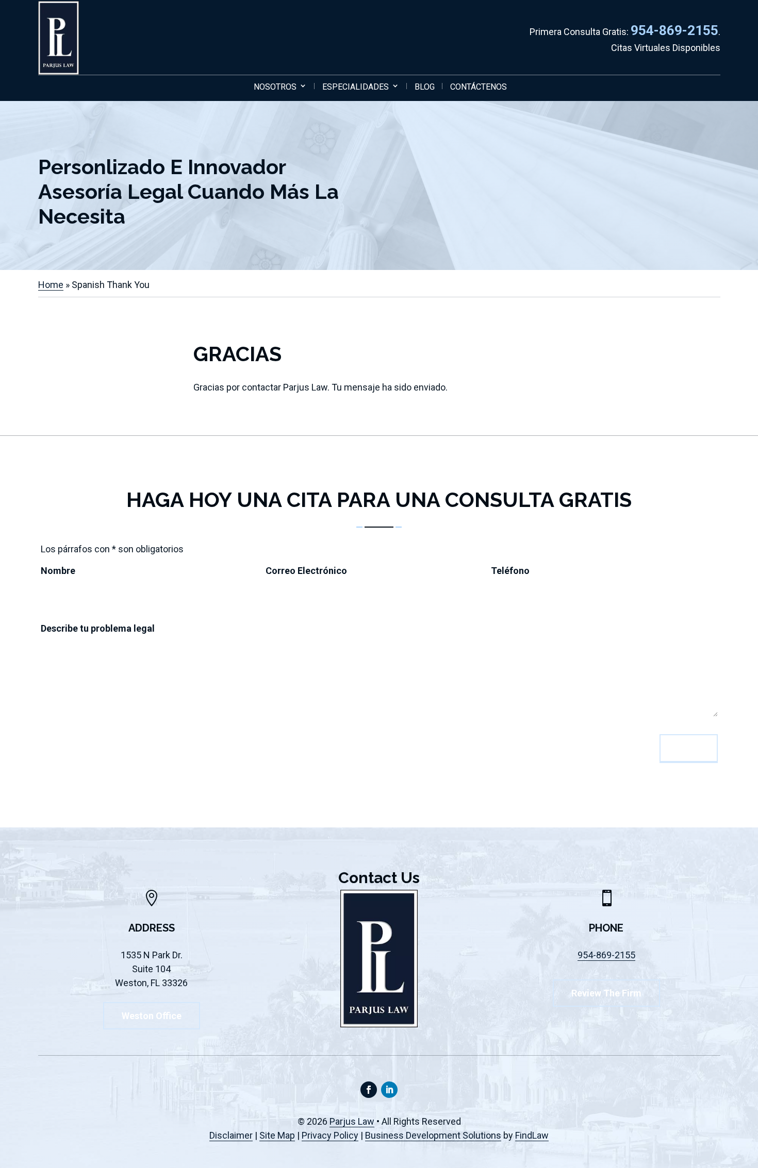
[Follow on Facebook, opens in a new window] (368, 1089)
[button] (747, 1093)
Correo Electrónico (309, 570)
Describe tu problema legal (101, 628)
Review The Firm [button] (606, 993)
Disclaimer (231, 1135)
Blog (425, 87)
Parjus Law (351, 1121)
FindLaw (532, 1135)
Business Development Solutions (433, 1135)
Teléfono (513, 570)
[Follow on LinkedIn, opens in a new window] (389, 1089)
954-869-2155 (674, 30)
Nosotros (275, 87)
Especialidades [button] (355, 87)
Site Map (277, 1135)
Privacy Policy (330, 1135)
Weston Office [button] (152, 1015)
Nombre (61, 570)
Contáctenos (478, 87)
